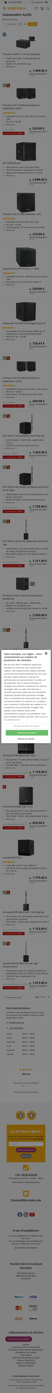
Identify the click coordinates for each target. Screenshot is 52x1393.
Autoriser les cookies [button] (26, 732)
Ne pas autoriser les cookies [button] (27, 726)
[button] (26, 738)
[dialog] (26, 696)
